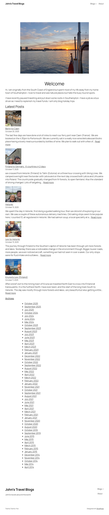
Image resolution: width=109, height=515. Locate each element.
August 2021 (30, 396)
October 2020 (31, 423)
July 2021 (28, 399)
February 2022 (31, 380)
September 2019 (32, 433)
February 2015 (31, 448)
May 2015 (29, 439)
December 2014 (32, 454)
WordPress (100, 509)
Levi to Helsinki (12, 239)
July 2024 (29, 315)
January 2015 (30, 451)
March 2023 (30, 346)
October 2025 (31, 303)
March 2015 (30, 445)
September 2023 (32, 328)
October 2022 (31, 362)
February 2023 (31, 349)
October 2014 (31, 460)
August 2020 (30, 426)
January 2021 (30, 417)
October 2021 (31, 389)
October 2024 (31, 312)
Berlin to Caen (12, 128)
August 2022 (30, 368)
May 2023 (29, 340)
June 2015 (29, 436)
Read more (48, 182)
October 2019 (31, 430)
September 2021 (32, 393)
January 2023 (31, 352)
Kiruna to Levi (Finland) (16, 277)
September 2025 (32, 306)
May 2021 (29, 405)
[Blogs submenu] (96, 3)
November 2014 (32, 457)
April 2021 (29, 408)
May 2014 (29, 464)
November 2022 (32, 359)
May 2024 (29, 322)
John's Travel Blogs (14, 3)
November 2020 (32, 420)
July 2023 (29, 334)
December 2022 (32, 356)
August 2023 (30, 331)
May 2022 (29, 371)
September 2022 (32, 365)
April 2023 (29, 343)
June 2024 (29, 318)
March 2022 (30, 377)
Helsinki (9, 204)
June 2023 (29, 337)
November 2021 (32, 386)
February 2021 (31, 414)
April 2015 (29, 442)
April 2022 (29, 374)
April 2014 (29, 467)
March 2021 (30, 411)
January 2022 (31, 383)
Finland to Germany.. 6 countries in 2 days (25, 166)
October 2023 (31, 325)
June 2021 (29, 402)
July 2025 (29, 309)
